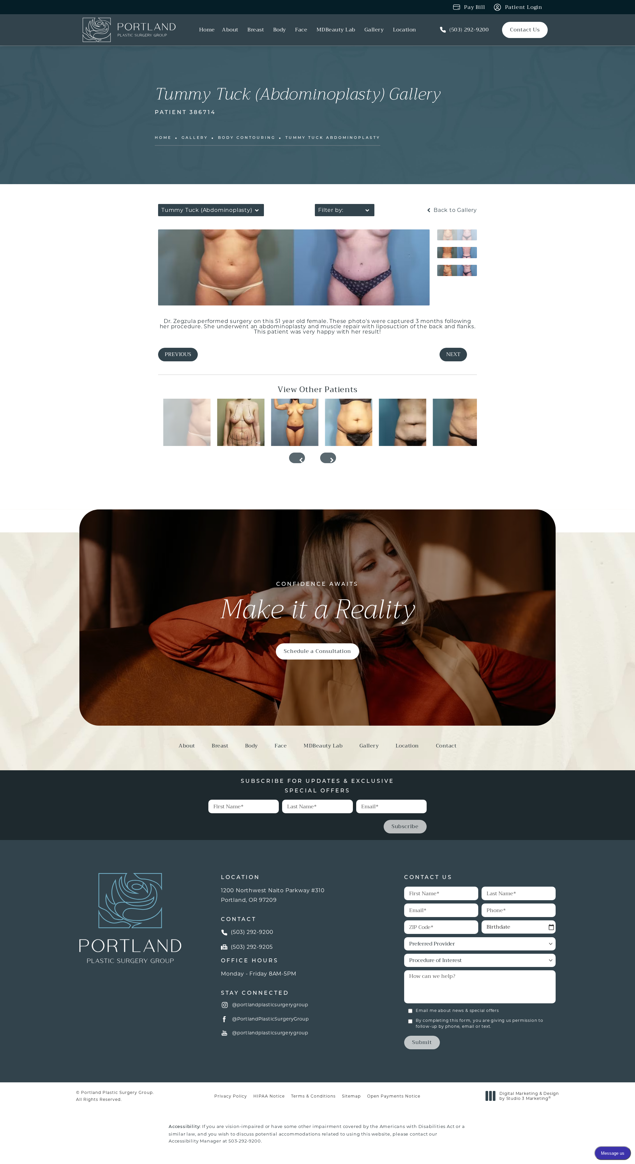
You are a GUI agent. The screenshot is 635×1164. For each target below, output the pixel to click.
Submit (422, 1042)
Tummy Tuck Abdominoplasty (332, 138)
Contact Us (525, 29)
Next (453, 354)
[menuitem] (207, 30)
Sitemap (351, 1096)
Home (163, 138)
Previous (178, 354)
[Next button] (328, 458)
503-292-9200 (245, 1141)
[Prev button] (297, 458)
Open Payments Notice (393, 1096)
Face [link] (301, 30)
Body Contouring (246, 138)
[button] (225, 1005)
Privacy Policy (230, 1096)
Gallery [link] (374, 30)
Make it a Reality (317, 603)
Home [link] (207, 30)
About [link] (230, 30)
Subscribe (405, 826)
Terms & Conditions (313, 1096)
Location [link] (404, 30)
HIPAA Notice (269, 1096)
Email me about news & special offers (457, 1010)
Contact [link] (446, 746)
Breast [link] (255, 30)
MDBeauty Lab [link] (336, 30)
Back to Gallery (454, 210)
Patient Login (523, 7)
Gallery (195, 138)
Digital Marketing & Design (529, 1096)
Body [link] (279, 30)
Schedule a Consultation (317, 651)
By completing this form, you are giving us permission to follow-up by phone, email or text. (479, 1023)
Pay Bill (474, 7)
